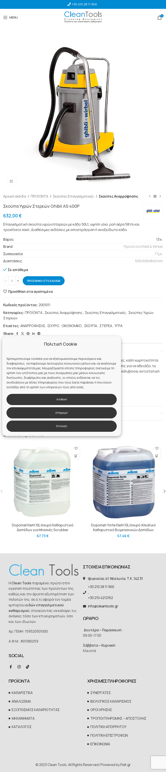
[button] (76, 456)
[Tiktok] (27, 667)
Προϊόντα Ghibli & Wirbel (143, 246)
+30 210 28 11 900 (84, 4)
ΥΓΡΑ (119, 325)
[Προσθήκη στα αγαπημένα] (76, 448)
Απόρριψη (61, 413)
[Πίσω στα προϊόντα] (155, 196)
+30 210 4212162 (100, 597)
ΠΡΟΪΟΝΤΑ (39, 196)
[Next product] (160, 196)
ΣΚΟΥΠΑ (90, 325)
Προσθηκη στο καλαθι (43, 281)
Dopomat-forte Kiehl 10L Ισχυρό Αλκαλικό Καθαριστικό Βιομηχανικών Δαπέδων (123, 527)
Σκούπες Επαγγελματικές (73, 196)
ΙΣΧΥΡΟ (53, 325)
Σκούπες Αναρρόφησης (118, 196)
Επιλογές (61, 426)
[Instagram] (19, 667)
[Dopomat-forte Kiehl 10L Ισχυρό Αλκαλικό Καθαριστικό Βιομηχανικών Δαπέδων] (123, 481)
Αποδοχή (61, 399)
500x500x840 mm (149, 261)
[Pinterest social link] (28, 334)
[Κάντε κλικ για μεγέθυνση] (11, 181)
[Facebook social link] (17, 334)
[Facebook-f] (10, 667)
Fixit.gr (125, 764)
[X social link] (22, 334)
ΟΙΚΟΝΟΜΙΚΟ (72, 325)
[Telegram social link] (39, 334)
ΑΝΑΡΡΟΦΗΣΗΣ (32, 325)
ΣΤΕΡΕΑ (105, 325)
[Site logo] (83, 17)
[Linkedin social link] (33, 334)
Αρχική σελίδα (14, 196)
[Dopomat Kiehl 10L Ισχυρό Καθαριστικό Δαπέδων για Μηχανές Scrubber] (42, 481)
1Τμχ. (159, 253)
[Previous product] (149, 196)
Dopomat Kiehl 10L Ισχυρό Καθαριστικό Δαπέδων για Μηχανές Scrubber (42, 527)
